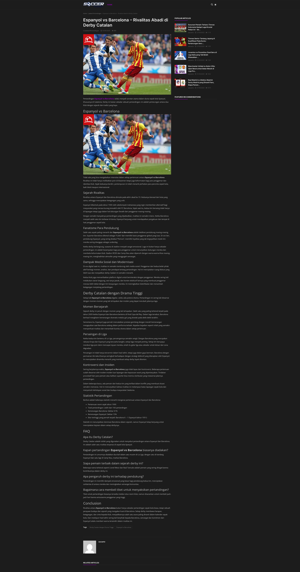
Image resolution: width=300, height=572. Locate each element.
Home (109, 5)
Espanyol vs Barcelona (123, 527)
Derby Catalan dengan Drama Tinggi (102, 527)
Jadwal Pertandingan (95, 13)
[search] (212, 4)
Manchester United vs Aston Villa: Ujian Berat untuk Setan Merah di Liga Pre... (201, 68)
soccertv (101, 542)
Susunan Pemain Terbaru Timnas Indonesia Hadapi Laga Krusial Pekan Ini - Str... (201, 27)
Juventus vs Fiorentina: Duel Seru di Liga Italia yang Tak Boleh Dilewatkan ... (202, 54)
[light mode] (215, 4)
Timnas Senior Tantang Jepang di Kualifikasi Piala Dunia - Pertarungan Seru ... (201, 40)
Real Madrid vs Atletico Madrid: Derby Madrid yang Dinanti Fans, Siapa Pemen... (201, 82)
